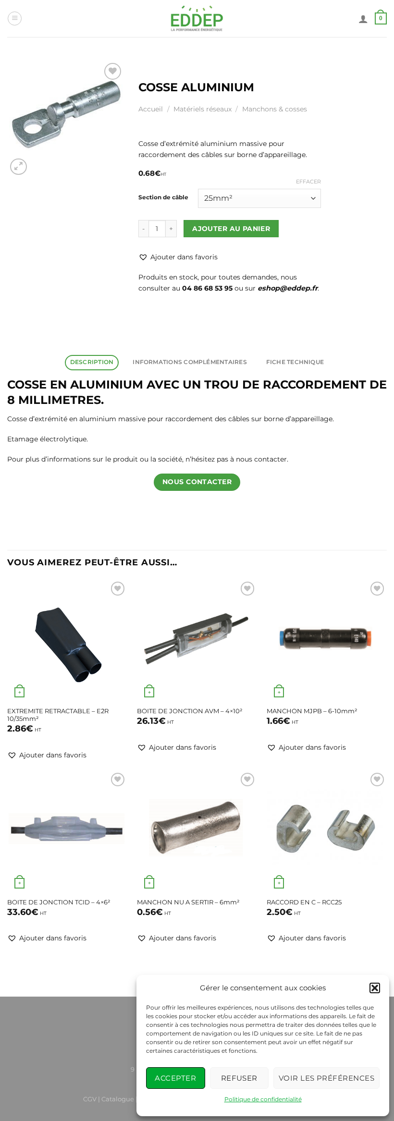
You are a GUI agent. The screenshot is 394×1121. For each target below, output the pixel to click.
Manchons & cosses (274, 109)
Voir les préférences (326, 1078)
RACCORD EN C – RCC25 (304, 902)
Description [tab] (92, 362)
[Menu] (15, 18)
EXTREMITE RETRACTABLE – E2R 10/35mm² (58, 715)
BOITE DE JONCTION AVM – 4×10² (190, 711)
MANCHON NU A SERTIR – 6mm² (188, 902)
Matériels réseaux (202, 109)
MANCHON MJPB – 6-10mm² (312, 711)
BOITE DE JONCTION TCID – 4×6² (59, 902)
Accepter (175, 1078)
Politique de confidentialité (263, 1099)
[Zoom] (18, 166)
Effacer (308, 181)
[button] (375, 988)
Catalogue (117, 1099)
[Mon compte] (363, 18)
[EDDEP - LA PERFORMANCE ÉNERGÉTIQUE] (197, 18)
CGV (90, 1099)
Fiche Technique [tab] (295, 362)
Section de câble (163, 197)
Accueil (150, 109)
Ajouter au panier (231, 228)
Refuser (239, 1078)
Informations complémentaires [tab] (189, 362)
